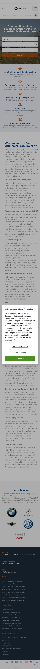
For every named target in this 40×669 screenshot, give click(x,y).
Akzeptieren (20, 358)
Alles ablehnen (20, 352)
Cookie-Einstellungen (20, 347)
